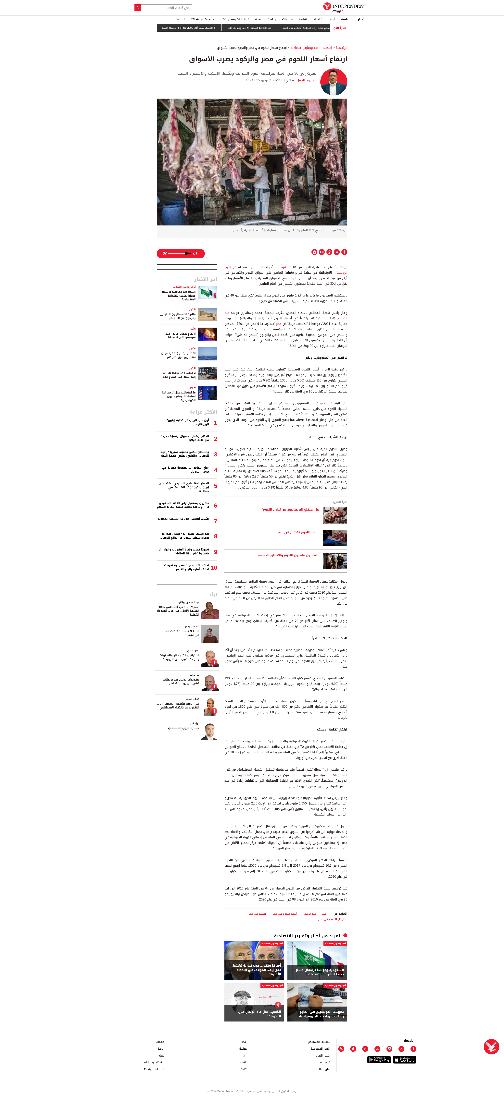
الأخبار (362, 19)
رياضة (272, 19)
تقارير (193, 388)
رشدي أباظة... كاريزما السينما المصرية (183, 519)
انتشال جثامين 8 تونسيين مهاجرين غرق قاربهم (178, 355)
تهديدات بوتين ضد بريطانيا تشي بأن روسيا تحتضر (181, 681)
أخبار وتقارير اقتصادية (305, 48)
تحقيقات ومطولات (236, 19)
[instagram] (389, 1049)
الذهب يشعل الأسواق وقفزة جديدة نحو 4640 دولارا (185, 438)
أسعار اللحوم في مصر (284, 914)
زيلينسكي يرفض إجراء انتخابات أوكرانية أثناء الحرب (329, 28)
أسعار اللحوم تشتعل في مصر (298, 532)
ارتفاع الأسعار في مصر (331, 919)
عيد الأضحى (309, 914)
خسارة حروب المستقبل (183, 728)
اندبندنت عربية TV (203, 19)
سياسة (346, 19)
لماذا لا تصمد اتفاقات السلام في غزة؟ (179, 633)
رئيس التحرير (323, 1055)
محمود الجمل (306, 80)
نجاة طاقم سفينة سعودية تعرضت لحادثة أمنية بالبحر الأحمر (186, 567)
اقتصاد (318, 19)
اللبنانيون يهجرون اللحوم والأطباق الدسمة (289, 555)
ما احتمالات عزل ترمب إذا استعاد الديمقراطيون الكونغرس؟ (179, 396)
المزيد (180, 19)
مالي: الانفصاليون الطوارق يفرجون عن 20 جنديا (178, 316)
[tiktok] (353, 1049)
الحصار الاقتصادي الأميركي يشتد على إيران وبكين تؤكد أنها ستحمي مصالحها (184, 487)
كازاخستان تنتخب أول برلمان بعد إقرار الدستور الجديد (209, 28)
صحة (258, 19)
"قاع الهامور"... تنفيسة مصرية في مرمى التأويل (185, 469)
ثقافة (303, 19)
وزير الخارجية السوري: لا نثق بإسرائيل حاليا (270, 28)
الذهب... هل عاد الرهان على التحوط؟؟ (259, 1014)
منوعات (287, 19)
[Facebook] (413, 1049)
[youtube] (377, 1049)
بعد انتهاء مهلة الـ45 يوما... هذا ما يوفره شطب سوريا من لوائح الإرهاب (184, 535)
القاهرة (286, 267)
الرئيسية (341, 48)
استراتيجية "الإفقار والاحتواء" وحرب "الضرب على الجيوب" (179, 657)
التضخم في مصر (257, 914)
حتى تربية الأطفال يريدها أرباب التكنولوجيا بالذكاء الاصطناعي (178, 705)
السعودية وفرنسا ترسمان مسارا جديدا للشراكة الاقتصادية (319, 972)
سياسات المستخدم (319, 1041)
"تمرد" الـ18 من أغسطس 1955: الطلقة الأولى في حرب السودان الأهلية (177, 610)
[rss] (341, 1049)
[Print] (314, 252)
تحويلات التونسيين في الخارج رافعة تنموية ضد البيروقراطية (321, 1014)
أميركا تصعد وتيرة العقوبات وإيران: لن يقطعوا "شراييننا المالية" (183, 551)
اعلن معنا (324, 1069)
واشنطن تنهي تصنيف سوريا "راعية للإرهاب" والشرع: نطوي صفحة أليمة (185, 454)
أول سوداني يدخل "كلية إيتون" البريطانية (188, 422)
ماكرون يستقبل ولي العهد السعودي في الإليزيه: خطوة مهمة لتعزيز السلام (183, 505)
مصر (278, 324)
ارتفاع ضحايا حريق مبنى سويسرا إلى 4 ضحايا (179, 335)
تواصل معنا (323, 1062)
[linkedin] (365, 1049)
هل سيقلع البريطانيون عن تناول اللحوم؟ (290, 509)
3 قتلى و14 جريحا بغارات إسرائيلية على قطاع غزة (179, 375)
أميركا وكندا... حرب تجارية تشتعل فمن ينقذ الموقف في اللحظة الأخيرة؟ (256, 970)
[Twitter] (401, 1049)
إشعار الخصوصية (320, 1048)
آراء (332, 19)
